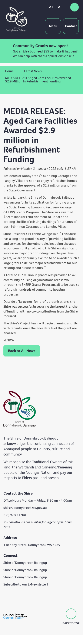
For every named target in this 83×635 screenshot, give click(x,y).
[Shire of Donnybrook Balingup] (19, 409)
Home (9, 71)
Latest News (33, 71)
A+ (51, 7)
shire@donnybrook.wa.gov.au (25, 507)
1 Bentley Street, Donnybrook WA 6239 (31, 545)
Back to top (71, 623)
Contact (71, 26)
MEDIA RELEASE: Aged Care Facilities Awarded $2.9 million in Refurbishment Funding (38, 79)
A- (60, 7)
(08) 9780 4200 (14, 515)
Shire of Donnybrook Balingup (25, 562)
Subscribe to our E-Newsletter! (25, 584)
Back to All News (21, 350)
